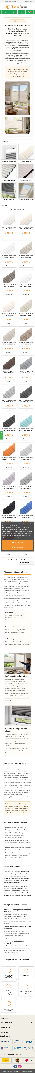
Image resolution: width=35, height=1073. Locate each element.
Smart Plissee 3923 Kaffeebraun (26, 256)
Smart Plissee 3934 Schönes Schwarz (9, 429)
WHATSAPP (26, 975)
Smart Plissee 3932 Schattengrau (9, 401)
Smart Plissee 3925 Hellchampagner (26, 285)
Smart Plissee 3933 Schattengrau (26, 401)
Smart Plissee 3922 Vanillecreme (9, 256)
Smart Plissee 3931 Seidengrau (26, 372)
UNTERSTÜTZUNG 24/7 (26, 991)
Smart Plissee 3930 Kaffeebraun (9, 372)
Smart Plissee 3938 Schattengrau (9, 487)
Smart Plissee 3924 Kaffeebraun (9, 285)
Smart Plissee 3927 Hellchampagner (26, 314)
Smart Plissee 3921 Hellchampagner (26, 227)
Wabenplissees (26, 180)
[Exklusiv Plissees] (9, 171)
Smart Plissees (9, 200)
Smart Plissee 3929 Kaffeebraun (26, 343)
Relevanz (11, 205)
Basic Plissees (26, 161)
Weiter (24, 559)
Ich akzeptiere (17, 542)
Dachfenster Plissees (26, 200)
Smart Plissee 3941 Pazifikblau (26, 516)
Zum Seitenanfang (26, 563)
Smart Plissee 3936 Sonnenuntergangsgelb (11, 458)
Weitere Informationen (9, 538)
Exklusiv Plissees (9, 180)
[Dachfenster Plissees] (26, 190)
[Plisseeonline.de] (17, 7)
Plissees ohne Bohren (8, 161)
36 (18, 559)
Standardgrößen (8, 797)
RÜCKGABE (8, 990)
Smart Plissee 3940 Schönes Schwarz (9, 516)
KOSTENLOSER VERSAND (9, 975)
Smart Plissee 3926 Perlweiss (9, 314)
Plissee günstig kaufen (18, 890)
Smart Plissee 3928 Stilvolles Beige (9, 343)
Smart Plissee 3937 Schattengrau (26, 458)
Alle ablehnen (17, 548)
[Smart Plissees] (9, 190)
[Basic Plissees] (26, 152)
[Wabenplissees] (26, 171)
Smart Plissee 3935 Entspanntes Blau (26, 429)
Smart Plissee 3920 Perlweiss (9, 227)
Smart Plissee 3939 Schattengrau (26, 487)
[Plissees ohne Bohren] (9, 152)
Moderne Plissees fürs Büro (22, 895)
